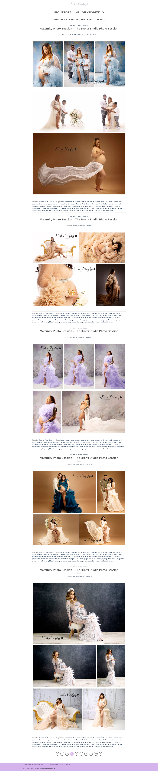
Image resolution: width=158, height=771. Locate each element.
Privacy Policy (65, 765)
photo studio (79, 208)
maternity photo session (67, 204)
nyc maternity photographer (66, 208)
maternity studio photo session (67, 206)
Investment (38, 765)
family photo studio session (109, 202)
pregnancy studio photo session (69, 210)
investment (66, 12)
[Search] (103, 12)
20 (96, 754)
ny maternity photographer (49, 208)
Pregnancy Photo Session (50, 210)
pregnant (82, 210)
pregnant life (90, 210)
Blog (76, 12)
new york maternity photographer (102, 206)
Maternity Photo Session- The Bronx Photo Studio (91, 204)
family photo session (93, 202)
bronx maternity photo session (70, 202)
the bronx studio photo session (104, 210)
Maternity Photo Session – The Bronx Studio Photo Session (79, 28)
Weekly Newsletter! (91, 12)
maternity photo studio (114, 204)
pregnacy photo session (108, 208)
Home (25, 765)
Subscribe (54, 765)
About (56, 12)
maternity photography (39, 206)
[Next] (100, 754)
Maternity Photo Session (79, 25)
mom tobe (88, 206)
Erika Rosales (91, 34)
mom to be (80, 206)
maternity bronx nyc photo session (48, 204)
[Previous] (57, 754)
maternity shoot (52, 206)
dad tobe (83, 202)
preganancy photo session (92, 208)
